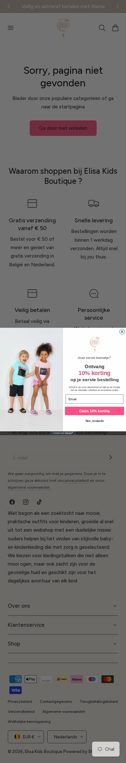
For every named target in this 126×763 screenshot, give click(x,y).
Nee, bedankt (95, 421)
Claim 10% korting (94, 411)
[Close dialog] (122, 331)
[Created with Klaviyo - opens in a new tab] (63, 433)
